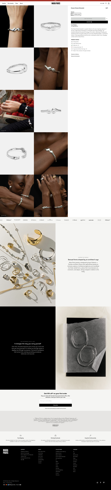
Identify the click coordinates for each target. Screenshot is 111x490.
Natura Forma (58, 453)
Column (57, 463)
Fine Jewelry (10, 3)
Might (57, 461)
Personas (57, 474)
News (16, 3)
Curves (57, 473)
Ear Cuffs (75, 459)
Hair (74, 468)
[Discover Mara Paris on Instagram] (97, 482)
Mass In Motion (59, 454)
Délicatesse (58, 471)
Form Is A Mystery (59, 469)
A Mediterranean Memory (61, 451)
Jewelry (4, 3)
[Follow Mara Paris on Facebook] (101, 482)
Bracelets (75, 466)
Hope (57, 464)
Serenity (57, 468)
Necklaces (75, 464)
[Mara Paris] (56, 3)
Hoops (74, 463)
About (21, 3)
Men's (74, 471)
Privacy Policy (9, 482)
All (73, 451)
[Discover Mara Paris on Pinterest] (104, 482)
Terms (4, 482)
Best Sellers (75, 456)
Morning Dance (59, 458)
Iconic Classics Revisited (60, 456)
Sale (74, 453)
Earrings (75, 461)
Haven (57, 466)
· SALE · (55, 0)
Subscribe (55, 405)
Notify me (89, 22)
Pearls (74, 469)
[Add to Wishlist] (106, 18)
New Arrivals (75, 454)
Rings (74, 458)
